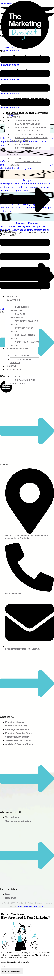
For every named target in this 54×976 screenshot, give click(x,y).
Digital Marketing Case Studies (25, 163)
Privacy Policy (39, 906)
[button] (25, 80)
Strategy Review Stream (28, 131)
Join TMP (12, 151)
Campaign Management (27, 124)
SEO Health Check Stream (29, 134)
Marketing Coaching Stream (31, 127)
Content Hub (14, 155)
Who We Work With (17, 141)
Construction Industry (28, 148)
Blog (18, 158)
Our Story (13, 114)
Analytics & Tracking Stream (31, 138)
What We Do (13, 117)
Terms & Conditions (25, 906)
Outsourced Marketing (28, 120)
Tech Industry (23, 144)
